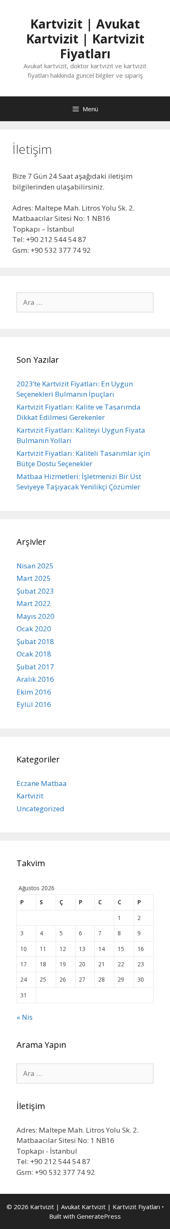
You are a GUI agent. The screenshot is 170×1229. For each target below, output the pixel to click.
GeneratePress (99, 1216)
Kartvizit (30, 795)
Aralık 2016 (35, 679)
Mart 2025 (34, 578)
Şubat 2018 (35, 641)
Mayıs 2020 (35, 616)
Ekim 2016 (34, 692)
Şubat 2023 (35, 591)
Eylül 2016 (34, 704)
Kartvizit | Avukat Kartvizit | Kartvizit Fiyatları (85, 38)
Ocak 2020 (34, 628)
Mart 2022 (34, 603)
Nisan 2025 (35, 565)
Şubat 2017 (35, 666)
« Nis (25, 1017)
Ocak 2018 (34, 654)
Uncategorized (40, 808)
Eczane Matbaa (42, 783)
